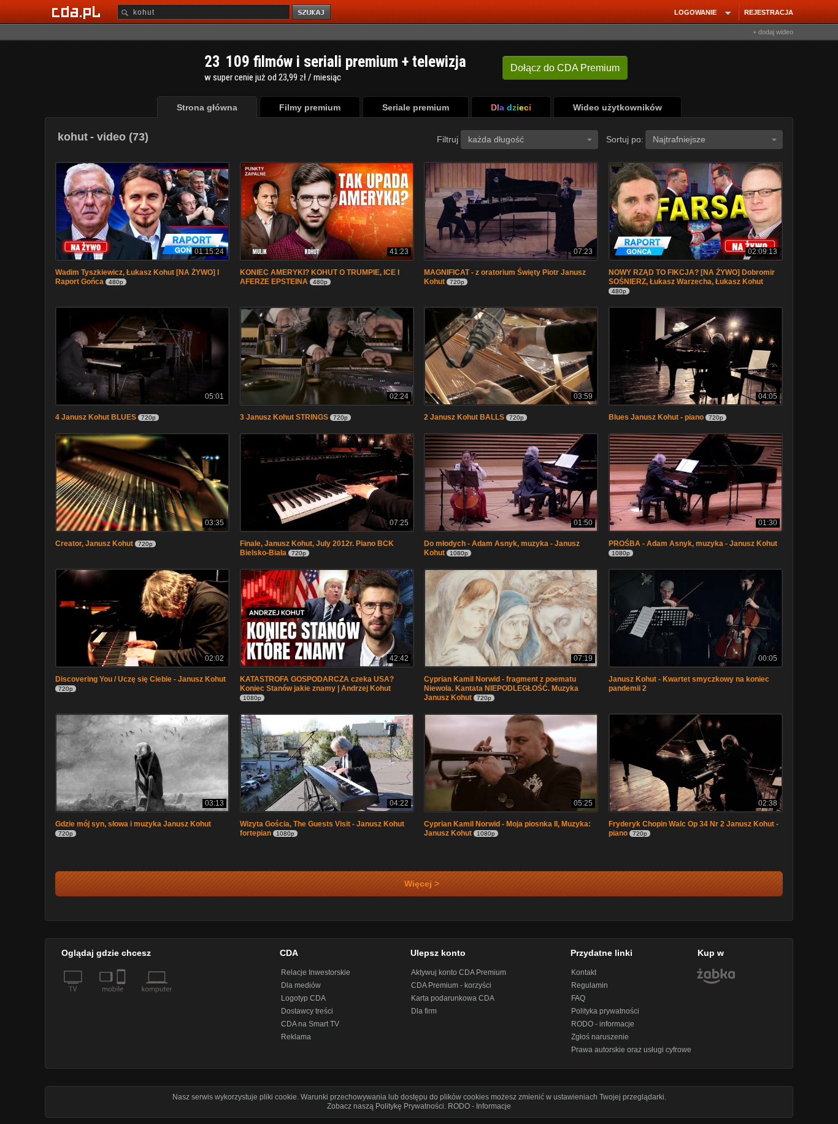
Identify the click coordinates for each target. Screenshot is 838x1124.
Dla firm (424, 1011)
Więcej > (419, 883)
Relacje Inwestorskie (315, 972)
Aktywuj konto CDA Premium (458, 972)
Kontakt (583, 972)
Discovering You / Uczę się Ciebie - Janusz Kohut (140, 679)
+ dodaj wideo (773, 32)
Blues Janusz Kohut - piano (656, 417)
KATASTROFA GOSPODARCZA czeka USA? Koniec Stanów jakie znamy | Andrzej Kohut (317, 684)
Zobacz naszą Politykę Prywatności (385, 1106)
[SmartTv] (122, 996)
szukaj (312, 12)
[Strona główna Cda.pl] (78, 11)
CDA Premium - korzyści (451, 985)
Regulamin (589, 985)
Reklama (296, 1037)
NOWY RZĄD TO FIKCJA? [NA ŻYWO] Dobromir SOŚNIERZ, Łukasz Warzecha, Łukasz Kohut (692, 277)
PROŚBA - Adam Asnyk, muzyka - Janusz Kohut (693, 543)
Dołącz (565, 68)
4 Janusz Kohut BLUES (95, 417)
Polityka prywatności (605, 1011)
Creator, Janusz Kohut (94, 543)
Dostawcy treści (307, 1011)
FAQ (578, 998)
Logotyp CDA (303, 998)
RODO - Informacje (479, 1106)
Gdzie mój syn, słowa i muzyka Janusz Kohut (133, 824)
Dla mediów (301, 985)
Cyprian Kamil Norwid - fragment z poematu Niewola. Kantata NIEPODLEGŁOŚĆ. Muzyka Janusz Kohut (501, 688)
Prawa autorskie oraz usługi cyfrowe (631, 1049)
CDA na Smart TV (310, 1024)
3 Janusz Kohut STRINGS (284, 417)
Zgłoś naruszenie (600, 1037)
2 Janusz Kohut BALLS (464, 417)
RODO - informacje (602, 1024)
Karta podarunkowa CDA (452, 998)
